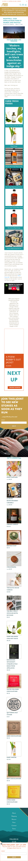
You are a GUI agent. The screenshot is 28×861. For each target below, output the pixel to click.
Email (3, 851)
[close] (1, 844)
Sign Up (14, 857)
